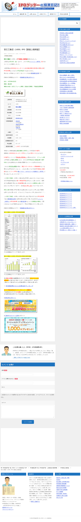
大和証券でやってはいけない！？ (68, 222)
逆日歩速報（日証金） (61, 493)
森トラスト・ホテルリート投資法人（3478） (31, 171)
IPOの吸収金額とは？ (65, 52)
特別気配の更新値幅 (61, 483)
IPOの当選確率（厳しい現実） (67, 75)
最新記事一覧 (23, 14)
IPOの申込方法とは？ (65, 43)
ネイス (62, 160)
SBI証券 (18, 121)
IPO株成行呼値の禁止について (67, 85)
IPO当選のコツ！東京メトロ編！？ (68, 230)
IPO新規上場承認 (8, 55)
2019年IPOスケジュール (66, 193)
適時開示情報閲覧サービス (63, 485)
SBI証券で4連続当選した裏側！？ (68, 224)
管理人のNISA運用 (64, 123)
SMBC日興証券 (19, 124)
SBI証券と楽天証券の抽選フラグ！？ (69, 226)
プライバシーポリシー (7, 509)
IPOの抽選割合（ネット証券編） (68, 83)
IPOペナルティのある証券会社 (67, 77)
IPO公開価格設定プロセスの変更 (68, 89)
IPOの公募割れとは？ (65, 50)
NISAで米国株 (63, 136)
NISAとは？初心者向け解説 (66, 105)
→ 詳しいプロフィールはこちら (21, 357)
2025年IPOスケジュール (66, 205)
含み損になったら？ (65, 117)
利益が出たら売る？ (65, 119)
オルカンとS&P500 (64, 111)
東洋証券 (23, 201)
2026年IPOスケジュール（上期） (68, 207)
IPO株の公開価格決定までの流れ (68, 87)
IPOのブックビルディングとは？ (68, 41)
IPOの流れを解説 (64, 35)
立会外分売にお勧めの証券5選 (67, 62)
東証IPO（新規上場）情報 (62, 477)
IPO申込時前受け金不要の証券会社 (68, 81)
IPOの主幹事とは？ (64, 37)
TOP (15, 467)
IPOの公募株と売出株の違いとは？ (68, 56)
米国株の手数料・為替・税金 (67, 138)
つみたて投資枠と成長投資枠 (67, 107)
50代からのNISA (64, 109)
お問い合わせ (33, 14)
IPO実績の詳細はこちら (67, 181)
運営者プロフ (53, 14)
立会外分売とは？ (64, 60)
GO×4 (62, 158)
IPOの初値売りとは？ (65, 49)
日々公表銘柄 (59, 491)
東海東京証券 (35, 73)
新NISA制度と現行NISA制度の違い (68, 93)
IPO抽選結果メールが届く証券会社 (68, 79)
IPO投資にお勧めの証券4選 (66, 33)
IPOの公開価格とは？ (65, 46)
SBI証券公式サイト (10, 297)
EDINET (58, 479)
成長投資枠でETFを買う (66, 121)
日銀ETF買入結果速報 (61, 489)
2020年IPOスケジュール (66, 195)
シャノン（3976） (35, 61)
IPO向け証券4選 (64, 14)
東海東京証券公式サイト (27, 77)
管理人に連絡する (35, 501)
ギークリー (63, 154)
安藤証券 (18, 127)
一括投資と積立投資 (65, 115)
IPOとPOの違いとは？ (65, 58)
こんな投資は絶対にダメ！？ (67, 228)
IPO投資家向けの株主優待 (66, 91)
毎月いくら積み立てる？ (66, 113)
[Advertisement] (27, 30)
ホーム (14, 14)
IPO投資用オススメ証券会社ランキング (19, 286)
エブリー (63, 164)
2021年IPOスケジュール (66, 197)
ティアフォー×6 (65, 162)
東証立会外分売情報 (61, 487)
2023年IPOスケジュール (66, 201)
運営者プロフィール (7, 507)
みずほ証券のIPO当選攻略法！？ (68, 220)
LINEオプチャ (43, 14)
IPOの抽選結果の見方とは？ (67, 44)
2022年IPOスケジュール (66, 199)
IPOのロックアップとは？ (66, 54)
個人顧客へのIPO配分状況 (62, 481)
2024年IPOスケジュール (66, 203)
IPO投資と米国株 (64, 140)
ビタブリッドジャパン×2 (67, 156)
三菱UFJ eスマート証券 (12, 315)
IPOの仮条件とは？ (64, 39)
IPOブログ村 (59, 497)
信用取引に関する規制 (61, 495)
